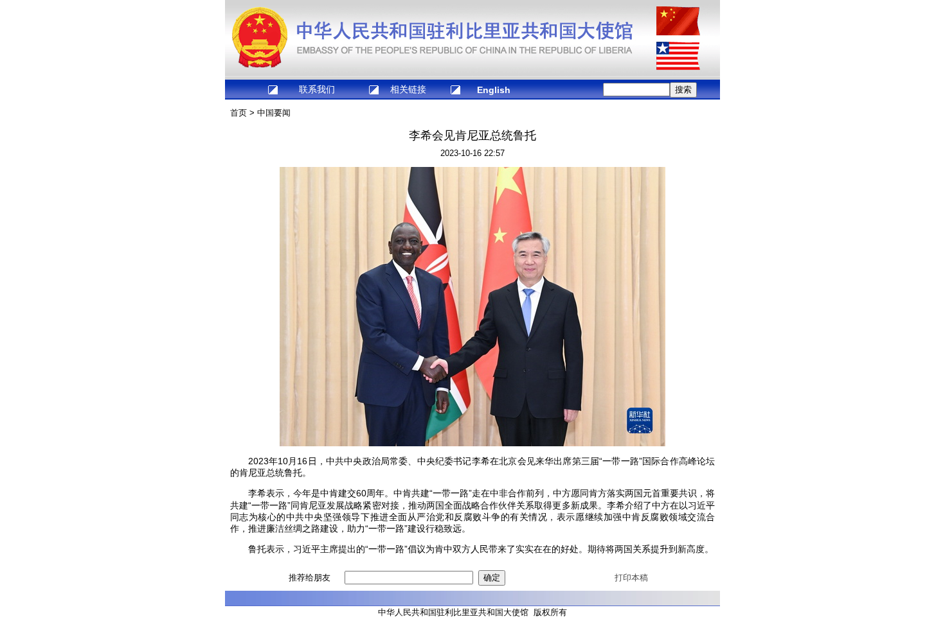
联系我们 (317, 89)
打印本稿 (631, 577)
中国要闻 (274, 113)
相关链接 (408, 89)
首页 (238, 113)
